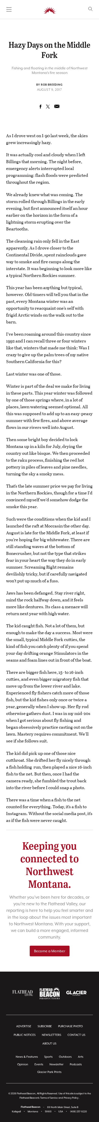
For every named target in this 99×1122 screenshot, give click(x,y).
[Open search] (90, 9)
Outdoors (65, 1056)
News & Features (27, 1056)
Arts (80, 1056)
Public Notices (25, 1035)
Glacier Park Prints (49, 1072)
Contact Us (76, 1035)
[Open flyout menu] (9, 9)
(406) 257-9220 (78, 1111)
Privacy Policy (71, 1097)
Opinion (22, 1064)
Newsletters (51, 1035)
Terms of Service (49, 1097)
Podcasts (76, 1064)
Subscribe (45, 1026)
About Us (49, 1043)
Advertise (23, 1026)
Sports (48, 1056)
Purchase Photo (70, 1026)
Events (39, 1064)
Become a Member (49, 951)
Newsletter (56, 1064)
